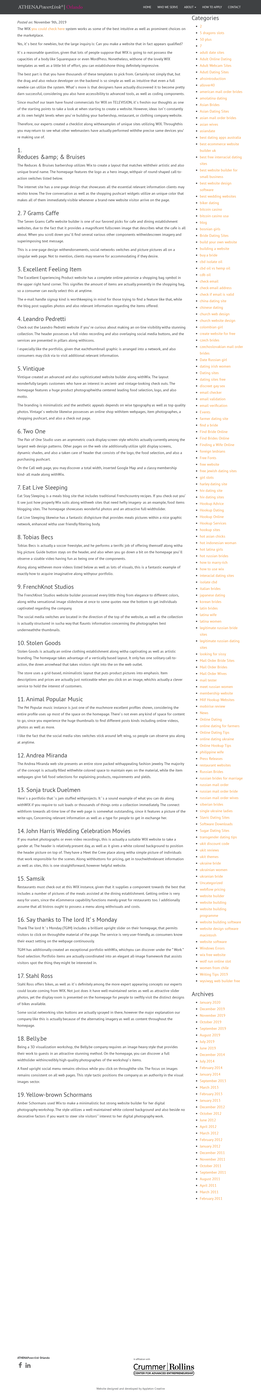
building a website (214, 248)
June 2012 (208, 1120)
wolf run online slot (215, 961)
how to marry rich (214, 562)
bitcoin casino (211, 209)
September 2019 (213, 1028)
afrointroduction (213, 78)
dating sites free (213, 379)
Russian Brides (211, 771)
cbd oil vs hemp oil (215, 268)
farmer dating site (214, 418)
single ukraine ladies (216, 811)
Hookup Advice (212, 503)
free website (209, 464)
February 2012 (211, 1139)
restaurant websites (215, 765)
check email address (216, 287)
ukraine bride (210, 863)
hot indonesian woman (218, 542)
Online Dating (211, 719)
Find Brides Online (214, 438)
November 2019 (212, 1015)
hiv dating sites (212, 497)
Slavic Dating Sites (215, 817)
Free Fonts (208, 457)
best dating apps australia (220, 137)
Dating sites (209, 372)
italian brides (210, 588)
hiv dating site (211, 490)
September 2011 (213, 1172)
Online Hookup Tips (215, 745)
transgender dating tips (218, 837)
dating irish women (215, 366)
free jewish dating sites (218, 471)
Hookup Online (212, 516)
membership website (216, 693)
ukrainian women (213, 869)
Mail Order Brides (213, 667)
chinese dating (211, 307)
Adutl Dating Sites (214, 72)
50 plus (206, 39)
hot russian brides (214, 556)
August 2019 (210, 1035)
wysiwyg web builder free (220, 981)
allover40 (207, 85)
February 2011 (211, 1198)
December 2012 (212, 1107)
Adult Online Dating (215, 59)
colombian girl (211, 327)
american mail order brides (221, 91)
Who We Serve (167, 7)
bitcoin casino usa (214, 216)
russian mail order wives (219, 797)
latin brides (209, 608)
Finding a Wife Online (217, 444)
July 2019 (207, 1041)
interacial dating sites (217, 575)
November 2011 (212, 1159)
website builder (212, 896)
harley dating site (213, 484)
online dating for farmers (220, 726)
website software (213, 941)
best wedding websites (218, 196)
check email (209, 281)
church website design (217, 320)
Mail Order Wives (213, 673)
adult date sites (212, 52)
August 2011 (210, 1179)
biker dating (209, 202)
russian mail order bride (219, 791)
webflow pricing (212, 889)
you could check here (48, 28)
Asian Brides (210, 104)
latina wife (208, 614)
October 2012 (210, 1113)
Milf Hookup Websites (217, 699)
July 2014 (207, 1061)
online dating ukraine (217, 739)
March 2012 (209, 1133)
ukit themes (209, 856)
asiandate (207, 131)
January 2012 (210, 1146)
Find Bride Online (214, 431)
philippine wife (212, 752)
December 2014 (212, 1054)
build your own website (218, 242)
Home (147, 7)
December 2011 (212, 1152)
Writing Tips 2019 (214, 974)
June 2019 (208, 1048)
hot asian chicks (212, 536)
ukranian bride (211, 876)
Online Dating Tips (214, 732)
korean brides (210, 601)
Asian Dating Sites (214, 111)
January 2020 (210, 1002)
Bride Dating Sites (214, 235)
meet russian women (216, 686)
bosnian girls (210, 229)
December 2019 (212, 1009)
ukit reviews (209, 850)
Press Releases (211, 758)
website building (213, 902)
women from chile (214, 967)
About (189, 7)
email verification (213, 405)
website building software (220, 922)
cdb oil (205, 274)
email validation (213, 399)
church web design (215, 314)
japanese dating (212, 595)
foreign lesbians (212, 451)
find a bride (209, 425)
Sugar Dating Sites (214, 830)
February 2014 (211, 1067)
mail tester (208, 680)
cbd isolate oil (211, 261)
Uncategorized (211, 882)
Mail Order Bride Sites (217, 660)
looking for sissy (213, 654)
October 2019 (210, 1022)
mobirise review (212, 706)
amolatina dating (213, 98)
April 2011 (208, 1185)
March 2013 (209, 1087)
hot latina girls (211, 549)
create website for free (217, 333)
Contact (234, 7)
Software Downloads (216, 824)
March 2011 (209, 1192)
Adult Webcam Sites (215, 65)
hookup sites (210, 529)
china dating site (213, 301)
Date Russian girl (213, 359)
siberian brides (211, 804)
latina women (210, 621)
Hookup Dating (212, 510)
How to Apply (212, 7)
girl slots (207, 477)
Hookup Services (213, 523)
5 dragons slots (212, 32)
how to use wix (212, 569)
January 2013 (210, 1100)
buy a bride (208, 255)
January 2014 (210, 1074)
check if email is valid (217, 294)
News (204, 712)
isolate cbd (208, 582)
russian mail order (214, 784)
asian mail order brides (218, 117)
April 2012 (208, 1126)
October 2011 (210, 1165)
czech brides (209, 340)
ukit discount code (214, 843)
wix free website (213, 954)
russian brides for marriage (221, 778)
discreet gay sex (212, 386)
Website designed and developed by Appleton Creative (130, 1388)
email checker (211, 392)
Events (205, 412)
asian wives (209, 124)
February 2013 (211, 1094)
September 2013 (213, 1080)
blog (203, 222)
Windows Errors (212, 948)
